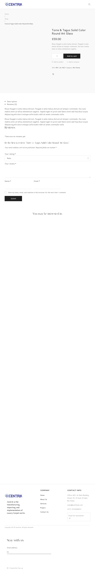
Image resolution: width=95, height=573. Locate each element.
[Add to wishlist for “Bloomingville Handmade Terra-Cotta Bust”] (50, 286)
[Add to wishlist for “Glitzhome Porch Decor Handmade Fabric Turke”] (50, 413)
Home (7, 14)
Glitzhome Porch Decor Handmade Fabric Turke (27, 469)
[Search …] (89, 4)
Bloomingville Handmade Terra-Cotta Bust (25, 342)
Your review (10, 163)
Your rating (10, 154)
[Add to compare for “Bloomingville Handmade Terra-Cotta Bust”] (55, 286)
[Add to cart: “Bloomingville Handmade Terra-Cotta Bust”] (45, 286)
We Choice (76, 68)
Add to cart (72, 56)
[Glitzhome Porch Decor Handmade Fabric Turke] (50, 408)
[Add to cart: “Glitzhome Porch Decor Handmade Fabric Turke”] (45, 413)
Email (37, 181)
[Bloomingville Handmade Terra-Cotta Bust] (50, 281)
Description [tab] (12, 101)
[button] (57, 62)
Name (8, 181)
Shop (6, 19)
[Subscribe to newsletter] (69, 518)
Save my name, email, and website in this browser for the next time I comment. (37, 192)
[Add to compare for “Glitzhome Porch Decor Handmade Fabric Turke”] (55, 413)
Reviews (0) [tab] (12, 104)
